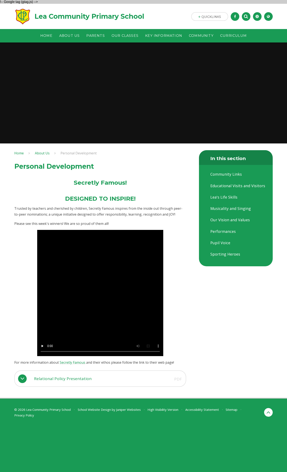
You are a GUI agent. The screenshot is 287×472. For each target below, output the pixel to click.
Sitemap (231, 409)
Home (19, 153)
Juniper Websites (128, 409)
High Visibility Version (162, 409)
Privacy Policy (24, 415)
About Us (42, 153)
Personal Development (79, 153)
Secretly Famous (72, 362)
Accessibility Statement (202, 409)
